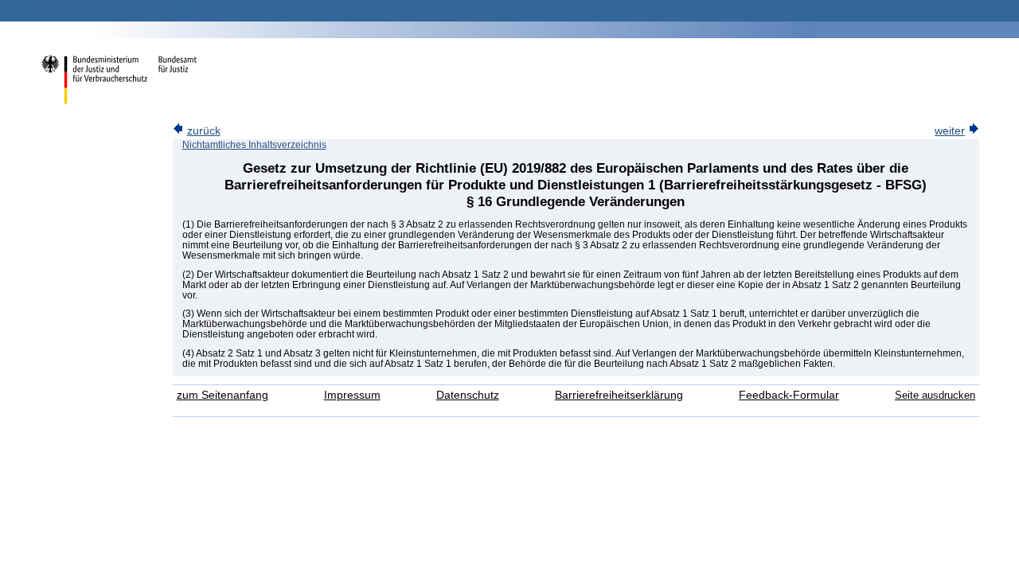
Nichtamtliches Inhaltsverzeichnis (254, 144)
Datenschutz (467, 395)
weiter (950, 131)
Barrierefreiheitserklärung (619, 395)
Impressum (352, 395)
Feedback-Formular (789, 395)
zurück (204, 131)
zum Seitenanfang (222, 395)
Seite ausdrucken (935, 395)
